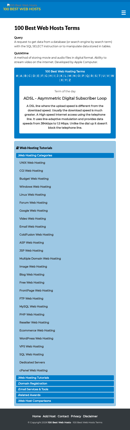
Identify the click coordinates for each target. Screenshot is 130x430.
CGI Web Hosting (31, 170)
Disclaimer (90, 416)
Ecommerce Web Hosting (37, 330)
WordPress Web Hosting (36, 338)
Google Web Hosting (33, 210)
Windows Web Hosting (35, 186)
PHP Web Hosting (31, 314)
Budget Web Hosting (34, 178)
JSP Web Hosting (31, 250)
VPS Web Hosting (31, 346)
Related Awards (29, 395)
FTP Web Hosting (31, 298)
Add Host (49, 416)
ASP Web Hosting (31, 242)
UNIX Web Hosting (32, 162)
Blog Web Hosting (31, 274)
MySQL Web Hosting (33, 306)
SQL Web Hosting (31, 354)
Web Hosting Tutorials (33, 377)
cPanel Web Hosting (33, 370)
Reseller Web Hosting (34, 322)
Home (36, 416)
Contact (63, 416)
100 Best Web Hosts (59, 422)
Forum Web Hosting (33, 202)
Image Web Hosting (33, 266)
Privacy (76, 416)
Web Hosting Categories (35, 155)
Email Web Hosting (32, 226)
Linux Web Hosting (32, 194)
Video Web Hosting (32, 218)
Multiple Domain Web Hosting (40, 258)
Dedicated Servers (32, 362)
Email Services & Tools (33, 389)
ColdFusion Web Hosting (36, 234)
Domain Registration (32, 383)
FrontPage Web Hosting (36, 290)
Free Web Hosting (31, 282)
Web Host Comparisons (34, 400)
